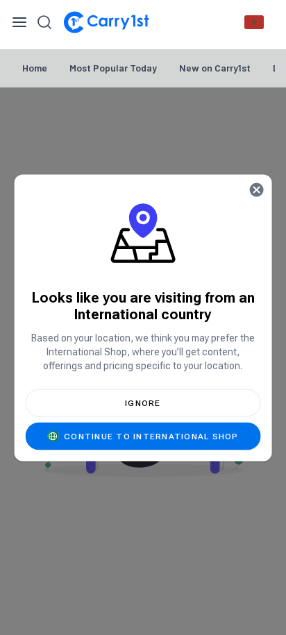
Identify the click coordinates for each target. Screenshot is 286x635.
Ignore (143, 402)
